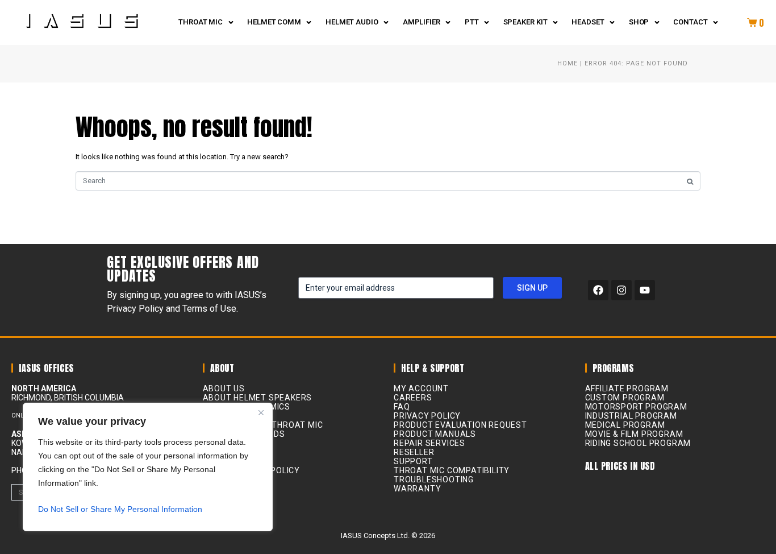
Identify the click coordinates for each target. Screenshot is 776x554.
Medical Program (625, 424)
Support (413, 461)
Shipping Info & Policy (252, 470)
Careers (413, 397)
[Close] (261, 412)
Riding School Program (638, 443)
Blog (213, 415)
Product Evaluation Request (460, 424)
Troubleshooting (434, 479)
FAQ (402, 406)
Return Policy (235, 461)
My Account (421, 388)
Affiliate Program (627, 388)
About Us (224, 388)
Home (567, 63)
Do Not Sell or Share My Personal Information (120, 509)
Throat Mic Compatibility (452, 470)
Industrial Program (631, 415)
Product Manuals (435, 434)
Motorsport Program (636, 406)
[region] (148, 467)
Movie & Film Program (634, 434)
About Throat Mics (247, 406)
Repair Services (429, 443)
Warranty (417, 488)
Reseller (223, 452)
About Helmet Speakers (257, 397)
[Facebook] (598, 290)
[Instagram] (621, 290)
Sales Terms (232, 479)
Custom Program (625, 397)
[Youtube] (645, 290)
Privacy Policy (236, 443)
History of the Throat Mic (263, 424)
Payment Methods (244, 434)
